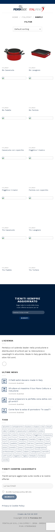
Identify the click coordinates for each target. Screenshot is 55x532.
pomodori (29, 448)
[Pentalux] (29, 8)
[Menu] (3, 8)
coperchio (7, 435)
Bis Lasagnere (34, 70)
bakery (37, 427)
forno (29, 435)
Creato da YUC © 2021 (27, 514)
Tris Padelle (7, 270)
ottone (5, 443)
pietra (47, 443)
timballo (33, 456)
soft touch (7, 456)
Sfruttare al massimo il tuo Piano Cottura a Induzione (30, 389)
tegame (17, 456)
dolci (15, 435)
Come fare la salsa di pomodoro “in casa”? (30, 409)
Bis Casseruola (8, 70)
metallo (33, 439)
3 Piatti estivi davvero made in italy (26, 380)
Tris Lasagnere (35, 230)
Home (15, 17)
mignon (41, 439)
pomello (12, 448)
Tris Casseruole (8, 230)
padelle (22, 443)
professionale (8, 452)
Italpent (27, 17)
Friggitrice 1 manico (37, 150)
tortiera (42, 456)
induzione (48, 435)
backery (28, 427)
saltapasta (35, 452)
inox (4, 439)
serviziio (45, 452)
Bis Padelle (6, 110)
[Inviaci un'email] (4, 364)
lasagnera (23, 439)
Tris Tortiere (34, 270)
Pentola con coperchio (38, 190)
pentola (39, 443)
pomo (20, 448)
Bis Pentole (33, 110)
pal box (31, 443)
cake (4, 431)
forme (22, 435)
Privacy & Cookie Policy (13, 506)
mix (48, 439)
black (49, 427)
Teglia (24, 456)
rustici (18, 452)
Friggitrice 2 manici (10, 190)
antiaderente (17, 427)
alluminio (6, 427)
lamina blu (13, 439)
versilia (5, 460)
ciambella (32, 431)
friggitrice (37, 435)
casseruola (21, 431)
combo (41, 431)
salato (26, 452)
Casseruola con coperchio (13, 150)
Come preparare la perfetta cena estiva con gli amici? (30, 400)
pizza (5, 448)
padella (14, 443)
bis (43, 427)
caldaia (11, 431)
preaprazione (41, 448)
